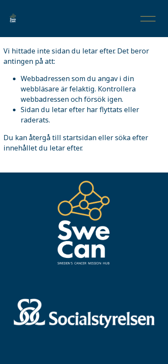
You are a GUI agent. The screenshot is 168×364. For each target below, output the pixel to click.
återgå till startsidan (62, 137)
